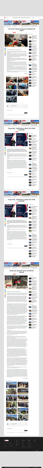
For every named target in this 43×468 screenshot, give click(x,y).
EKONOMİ (16, 17)
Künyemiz (18, 444)
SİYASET (24, 17)
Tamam (37, 467)
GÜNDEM (22, 17)
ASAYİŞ (27, 17)
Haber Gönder (10, 446)
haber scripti (24, 450)
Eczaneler (29, 443)
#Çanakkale (8, 170)
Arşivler (17, 443)
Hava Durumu (29, 441)
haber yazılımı (18, 450)
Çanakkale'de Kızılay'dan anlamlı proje (34, 74)
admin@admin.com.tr (13, 106)
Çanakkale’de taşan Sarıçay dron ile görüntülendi (34, 86)
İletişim (17, 445)
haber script (29, 450)
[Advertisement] (21, 4)
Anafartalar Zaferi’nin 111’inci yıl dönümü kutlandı (34, 72)
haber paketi (21, 450)
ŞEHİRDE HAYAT (23, 446)
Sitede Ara (35, 441)
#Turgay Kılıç (11, 170)
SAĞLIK (19, 17)
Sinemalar (29, 445)
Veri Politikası (5, 446)
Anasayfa (5, 19)
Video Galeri (18, 441)
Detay (34, 467)
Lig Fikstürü (29, 444)
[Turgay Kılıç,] (16, 139)
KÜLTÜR (7, 261)
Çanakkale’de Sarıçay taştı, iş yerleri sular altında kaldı (34, 83)
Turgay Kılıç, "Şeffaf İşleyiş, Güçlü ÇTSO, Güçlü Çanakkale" (34, 47)
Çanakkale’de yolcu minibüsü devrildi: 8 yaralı (34, 80)
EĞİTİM (14, 17)
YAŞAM (29, 17)
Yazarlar (17, 442)
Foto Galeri (18, 440)
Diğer (33, 17)
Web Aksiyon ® (37, 450)
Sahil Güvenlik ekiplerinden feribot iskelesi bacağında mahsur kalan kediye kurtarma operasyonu (34, 65)
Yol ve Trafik (29, 442)
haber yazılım (26, 450)
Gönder (26, 430)
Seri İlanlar (29, 446)
